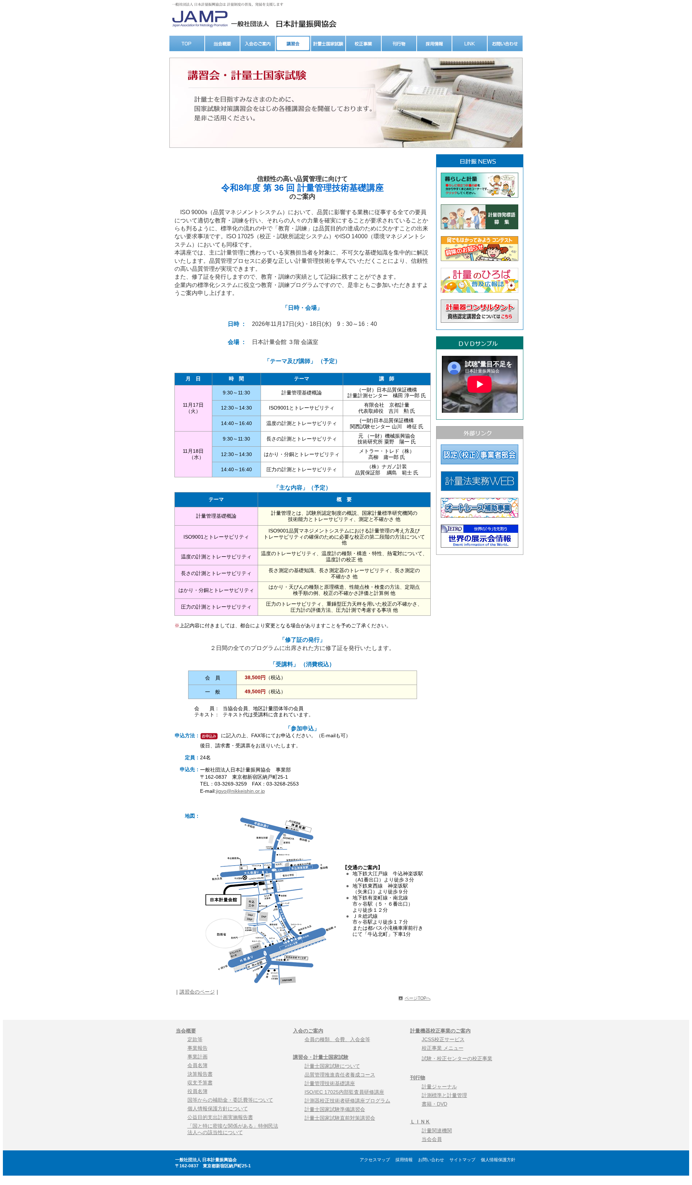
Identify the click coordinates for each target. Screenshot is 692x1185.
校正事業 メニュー (442, 1048)
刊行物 (417, 1077)
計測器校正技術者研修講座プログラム (347, 1101)
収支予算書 (200, 1082)
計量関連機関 (437, 1130)
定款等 (195, 1039)
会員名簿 (197, 1065)
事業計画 (197, 1057)
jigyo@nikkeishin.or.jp (240, 791)
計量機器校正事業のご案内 (440, 1031)
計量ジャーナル (439, 1086)
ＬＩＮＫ (420, 1121)
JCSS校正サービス (443, 1039)
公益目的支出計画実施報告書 (220, 1117)
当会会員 (432, 1139)
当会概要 (186, 1031)
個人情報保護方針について (217, 1108)
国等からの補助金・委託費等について (230, 1100)
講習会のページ (197, 992)
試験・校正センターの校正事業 (457, 1058)
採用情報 (406, 1159)
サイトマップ (464, 1159)
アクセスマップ (377, 1159)
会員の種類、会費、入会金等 (337, 1039)
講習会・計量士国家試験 (321, 1057)
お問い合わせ (433, 1159)
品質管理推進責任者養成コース (340, 1075)
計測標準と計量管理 (444, 1095)
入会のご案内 (308, 1031)
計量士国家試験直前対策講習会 (340, 1118)
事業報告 (197, 1048)
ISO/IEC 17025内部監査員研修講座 (344, 1092)
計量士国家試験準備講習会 (335, 1109)
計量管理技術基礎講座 (330, 1083)
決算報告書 (200, 1074)
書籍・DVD (434, 1104)
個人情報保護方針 (498, 1159)
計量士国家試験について (332, 1066)
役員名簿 (197, 1091)
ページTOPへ (418, 998)
